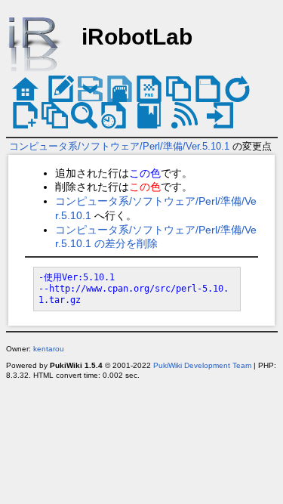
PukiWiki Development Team (202, 365)
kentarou (48, 349)
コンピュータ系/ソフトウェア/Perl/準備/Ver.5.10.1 (119, 146)
